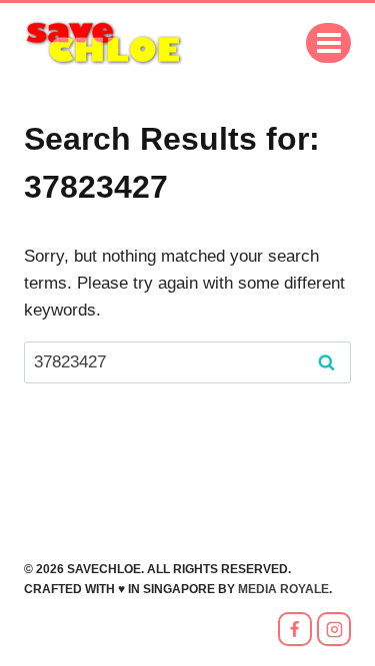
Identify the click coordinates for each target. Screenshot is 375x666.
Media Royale (283, 589)
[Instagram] (334, 629)
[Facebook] (295, 629)
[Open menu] (328, 42)
